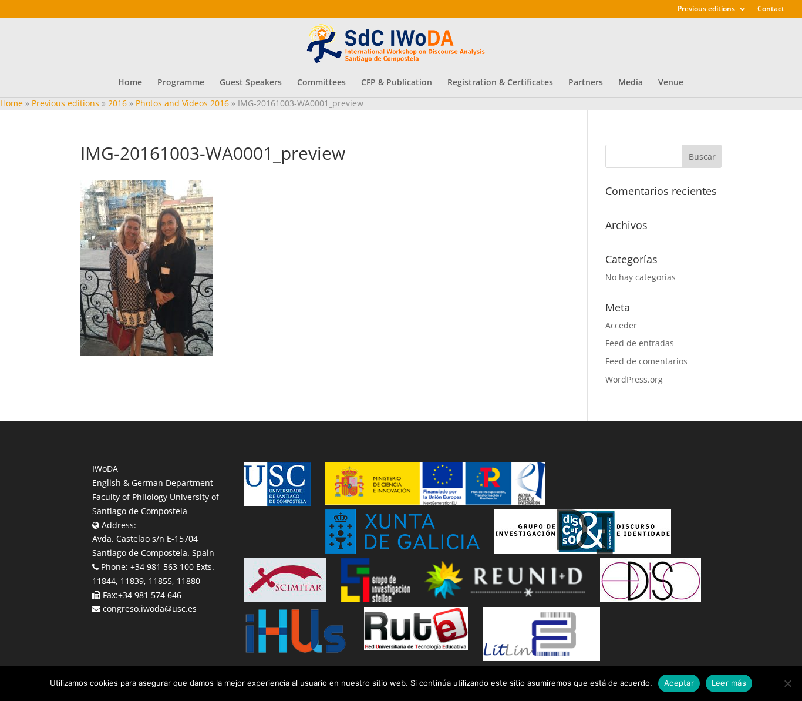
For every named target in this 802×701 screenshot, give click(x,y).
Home (130, 83)
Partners (585, 83)
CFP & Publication (396, 83)
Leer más (729, 682)
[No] (787, 683)
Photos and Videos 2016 (182, 103)
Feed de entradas (639, 342)
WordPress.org (634, 379)
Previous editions (706, 9)
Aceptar (679, 682)
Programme (180, 83)
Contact (770, 9)
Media (630, 83)
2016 (117, 103)
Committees (321, 83)
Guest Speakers (251, 83)
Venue (670, 83)
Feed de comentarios (646, 361)
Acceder (621, 325)
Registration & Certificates (500, 83)
